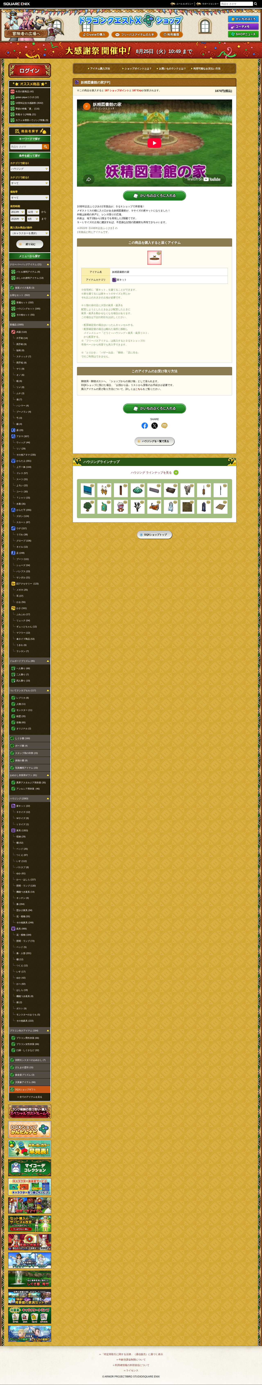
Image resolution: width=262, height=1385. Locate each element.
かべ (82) (21, 984)
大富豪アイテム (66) (25, 1082)
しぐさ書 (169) (22, 738)
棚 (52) (19, 842)
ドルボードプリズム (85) (22, 661)
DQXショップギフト (25, 1089)
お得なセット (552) (20, 295)
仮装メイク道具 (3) (24, 287)
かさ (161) (21, 608)
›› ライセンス (131, 1370)
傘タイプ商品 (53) (25, 639)
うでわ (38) (22, 534)
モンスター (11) (24, 710)
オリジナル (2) (23, 728)
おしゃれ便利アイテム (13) (30, 278)
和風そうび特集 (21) (26, 114)
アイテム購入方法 (100, 68)
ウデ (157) (21, 528)
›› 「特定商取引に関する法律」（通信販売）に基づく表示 (131, 1354)
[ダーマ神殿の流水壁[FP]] (171, 507)
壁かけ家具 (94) (24, 910)
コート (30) (22, 491)
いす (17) (21, 971)
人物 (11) (21, 704)
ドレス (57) (22, 473)
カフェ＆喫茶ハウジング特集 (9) (32, 120)
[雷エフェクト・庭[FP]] (138, 490)
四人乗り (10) (23, 680)
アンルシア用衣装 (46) (28, 788)
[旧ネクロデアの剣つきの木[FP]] (138, 507)
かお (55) (21, 602)
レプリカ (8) (22, 698)
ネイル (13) (22, 547)
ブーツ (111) (22, 559)
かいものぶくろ (243, 19)
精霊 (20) (21, 716)
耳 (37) (19, 596)
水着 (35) (21, 504)
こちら (139, 389)
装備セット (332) (25, 302)
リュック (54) (23, 620)
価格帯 (14, 191)
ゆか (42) (21, 978)
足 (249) (20, 553)
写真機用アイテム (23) (26, 768)
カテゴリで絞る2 (19, 177)
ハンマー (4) (22, 405)
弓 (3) (19, 418)
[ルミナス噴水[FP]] (220, 490)
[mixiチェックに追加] (164, 425)
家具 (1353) (22, 830)
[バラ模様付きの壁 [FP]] (121, 490)
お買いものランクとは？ (172, 68)
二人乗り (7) (22, 674)
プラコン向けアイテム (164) (24, 1030)
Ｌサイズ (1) (22, 824)
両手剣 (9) (21, 344)
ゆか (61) (21, 873)
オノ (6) (20, 375)
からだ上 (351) (23, 461)
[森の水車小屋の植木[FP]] (88, 507)
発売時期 (15, 206)
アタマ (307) (22, 436)
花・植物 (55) (23, 916)
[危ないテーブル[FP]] (171, 490)
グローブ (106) (23, 540)
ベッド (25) (22, 849)
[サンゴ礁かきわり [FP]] (88, 490)
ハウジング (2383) (19, 798)
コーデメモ (243, 26)
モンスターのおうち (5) (28, 1014)
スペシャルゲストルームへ (29, 1111)
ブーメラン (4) (23, 412)
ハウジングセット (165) (28, 308)
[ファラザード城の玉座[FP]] (154, 507)
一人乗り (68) (23, 668)
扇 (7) (19, 399)
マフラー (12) (23, 633)
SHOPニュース (243, 34)
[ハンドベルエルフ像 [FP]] (121, 507)
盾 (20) (19, 430)
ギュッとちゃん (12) (26, 626)
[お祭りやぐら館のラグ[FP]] (187, 507)
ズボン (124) (22, 516)
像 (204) (20, 904)
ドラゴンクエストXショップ (131, 20)
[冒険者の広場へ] (26, 33)
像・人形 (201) (23, 953)
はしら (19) (22, 990)
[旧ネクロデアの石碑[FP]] (204, 507)
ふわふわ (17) (23, 614)
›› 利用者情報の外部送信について (131, 1365)
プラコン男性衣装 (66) (27, 1038)
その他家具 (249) (25, 922)
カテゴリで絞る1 (19, 163)
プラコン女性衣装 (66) (27, 1044)
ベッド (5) (21, 947)
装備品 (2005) (17, 324)
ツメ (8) (20, 387)
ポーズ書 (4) (21, 745)
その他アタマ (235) (26, 454)
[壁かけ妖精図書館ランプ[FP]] (104, 490)
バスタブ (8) (22, 867)
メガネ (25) (22, 590)
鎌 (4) (19, 424)
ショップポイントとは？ (138, 68)
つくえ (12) (22, 965)
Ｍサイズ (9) (22, 818)
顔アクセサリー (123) (27, 583)
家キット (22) (23, 806)
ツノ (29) (21, 448)
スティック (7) (23, 356)
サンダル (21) (23, 577)
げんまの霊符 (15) (24, 1067)
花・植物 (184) (23, 935)
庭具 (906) (21, 928)
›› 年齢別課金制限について (131, 1359)
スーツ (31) (22, 479)
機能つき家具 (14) (25, 892)
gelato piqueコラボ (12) (27, 97)
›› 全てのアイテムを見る (29, 1097)
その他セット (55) (25, 315)
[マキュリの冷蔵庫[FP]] (104, 507)
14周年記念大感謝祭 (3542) (29, 103)
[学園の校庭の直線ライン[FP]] (220, 507)
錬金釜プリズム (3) (24, 1075)
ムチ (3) (20, 393)
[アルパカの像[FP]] (187, 490)
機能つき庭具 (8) (24, 996)
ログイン (29, 70)
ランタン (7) (22, 651)
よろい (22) (22, 485)
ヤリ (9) (20, 369)
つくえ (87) (22, 855)
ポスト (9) (21, 1008)
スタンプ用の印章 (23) (26, 753)
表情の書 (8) (21, 760)
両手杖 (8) (21, 362)
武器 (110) (21, 332)
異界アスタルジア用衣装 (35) (31, 782)
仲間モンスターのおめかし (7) (30, 1060)
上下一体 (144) (23, 467)
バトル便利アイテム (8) (28, 272)
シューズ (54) (23, 565)
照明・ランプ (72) (25, 941)
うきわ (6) (21, 645)
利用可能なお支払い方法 (206, 68)
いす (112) (21, 861)
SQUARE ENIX (16, 3)
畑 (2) (19, 1002)
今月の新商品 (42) (25, 91)
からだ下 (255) (23, 510)
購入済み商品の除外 (21, 227)
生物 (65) (21, 722)
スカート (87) (23, 522)
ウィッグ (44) (23, 442)
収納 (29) (21, 836)
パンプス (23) (23, 571)
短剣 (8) (20, 350)
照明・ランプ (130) (26, 885)
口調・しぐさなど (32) (27, 1050)
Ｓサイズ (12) (23, 812)
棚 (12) (19, 959)
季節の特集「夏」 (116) (28, 108)
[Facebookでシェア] (144, 425)
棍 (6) (19, 381)
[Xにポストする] (154, 425)
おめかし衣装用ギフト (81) (23, 775)
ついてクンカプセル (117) (23, 690)
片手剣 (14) (22, 338)
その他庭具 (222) (25, 1021)
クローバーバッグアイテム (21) (26, 264)
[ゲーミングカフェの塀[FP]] (154, 490)
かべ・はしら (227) (26, 879)
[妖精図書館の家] (154, 258)
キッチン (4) (22, 898)
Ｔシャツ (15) (23, 497)
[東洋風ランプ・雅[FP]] (204, 490)
